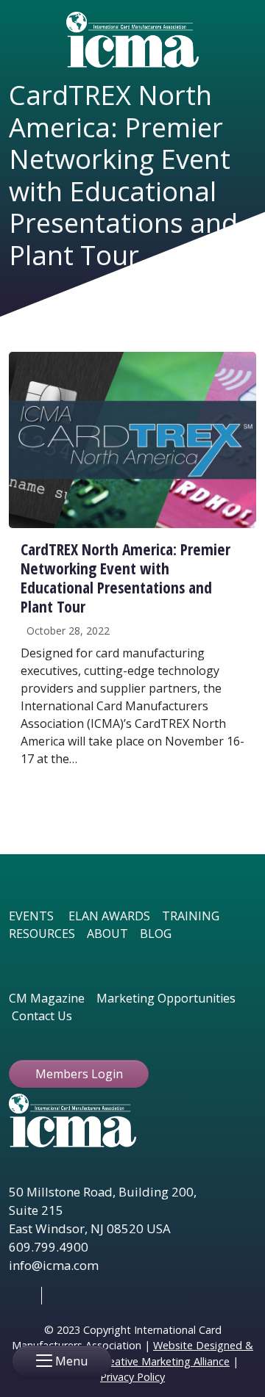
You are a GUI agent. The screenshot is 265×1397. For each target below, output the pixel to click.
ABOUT (107, 933)
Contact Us (42, 1016)
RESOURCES (42, 933)
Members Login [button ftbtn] (79, 1074)
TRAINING (190, 916)
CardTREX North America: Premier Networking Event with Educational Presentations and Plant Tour (125, 577)
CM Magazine (47, 998)
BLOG (156, 933)
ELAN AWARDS (109, 916)
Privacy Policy (132, 1377)
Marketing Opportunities (166, 998)
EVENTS (31, 916)
